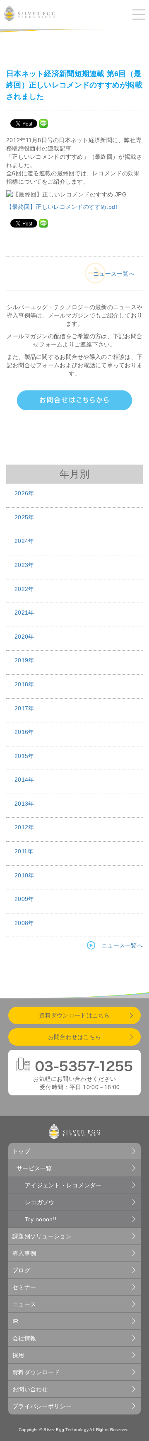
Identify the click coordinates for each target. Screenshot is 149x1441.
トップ (21, 1151)
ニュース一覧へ (114, 273)
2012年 (24, 827)
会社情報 (24, 1338)
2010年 (24, 875)
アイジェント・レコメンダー (63, 1185)
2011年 (23, 851)
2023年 (24, 565)
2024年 (24, 541)
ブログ (21, 1270)
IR (15, 1321)
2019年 (24, 660)
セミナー (24, 1287)
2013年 (24, 803)
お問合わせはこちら (74, 1037)
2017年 (24, 708)
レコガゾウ (39, 1202)
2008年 (24, 923)
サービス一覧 (34, 1168)
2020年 (24, 636)
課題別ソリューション (42, 1236)
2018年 (24, 684)
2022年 (24, 589)
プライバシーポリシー (42, 1406)
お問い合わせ (30, 1389)
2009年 (24, 899)
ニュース (24, 1304)
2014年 (24, 779)
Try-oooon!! (40, 1219)
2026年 (24, 493)
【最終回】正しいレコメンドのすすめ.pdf (61, 206)
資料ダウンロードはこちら (74, 1015)
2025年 (24, 517)
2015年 (24, 756)
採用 (18, 1355)
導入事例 (24, 1253)
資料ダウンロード (36, 1372)
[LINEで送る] (43, 123)
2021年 (24, 612)
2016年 (24, 732)
